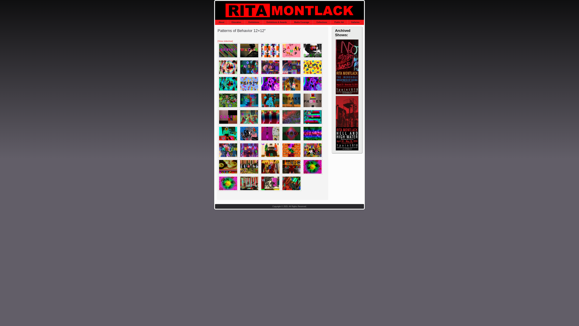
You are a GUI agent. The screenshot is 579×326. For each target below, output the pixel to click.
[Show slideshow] (225, 41)
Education (236, 22)
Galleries (355, 22)
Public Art (339, 22)
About (221, 22)
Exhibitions (253, 22)
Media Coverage (301, 22)
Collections (321, 22)
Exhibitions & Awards (277, 22)
